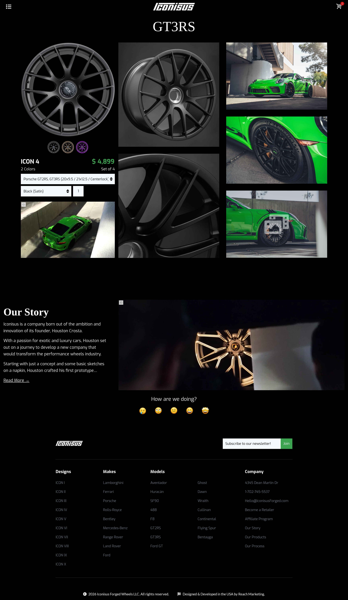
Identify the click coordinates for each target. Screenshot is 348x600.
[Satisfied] (189, 410)
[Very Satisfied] (205, 410)
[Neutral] (174, 410)
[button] (8, 7)
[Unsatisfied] (158, 410)
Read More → (16, 380)
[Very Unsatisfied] (142, 410)
